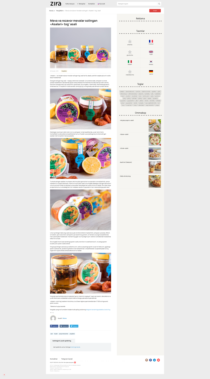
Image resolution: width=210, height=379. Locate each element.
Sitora (65, 318)
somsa (122, 103)
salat (137, 100)
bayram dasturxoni (130, 91)
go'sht (159, 91)
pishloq (140, 98)
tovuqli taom (129, 105)
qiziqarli (149, 98)
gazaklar (154, 91)
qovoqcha (155, 98)
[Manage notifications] (4, 374)
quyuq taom (123, 100)
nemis (151, 74)
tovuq (123, 105)
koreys (151, 64)
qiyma (144, 98)
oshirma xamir (146, 96)
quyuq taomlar (130, 100)
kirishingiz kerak (75, 347)
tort (159, 103)
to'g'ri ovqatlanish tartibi (150, 103)
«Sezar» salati (124, 134)
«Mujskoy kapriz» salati (127, 120)
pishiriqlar (134, 98)
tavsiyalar (141, 103)
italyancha (140, 93)
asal (52, 333)
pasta (152, 96)
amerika (129, 45)
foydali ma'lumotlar (146, 91)
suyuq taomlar (129, 103)
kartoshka (147, 93)
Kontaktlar (91, 4)
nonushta (128, 96)
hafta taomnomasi (132, 93)
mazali (122, 96)
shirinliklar (152, 100)
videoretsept (141, 105)
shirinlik (146, 100)
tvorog (134, 105)
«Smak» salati (124, 148)
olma (140, 96)
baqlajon (122, 91)
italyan (130, 64)
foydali (56, 333)
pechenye (157, 96)
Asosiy (51, 11)
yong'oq (157, 105)
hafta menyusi (123, 93)
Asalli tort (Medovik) (126, 162)
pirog (124, 98)
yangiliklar (72, 333)
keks (152, 93)
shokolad (158, 100)
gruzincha (130, 55)
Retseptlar (82, 4)
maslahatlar (157, 93)
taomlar (135, 103)
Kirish (155, 11)
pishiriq (129, 98)
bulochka (138, 91)
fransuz (151, 44)
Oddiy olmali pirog (125, 176)
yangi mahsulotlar (63, 333)
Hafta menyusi (69, 4)
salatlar (141, 100)
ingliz (151, 54)
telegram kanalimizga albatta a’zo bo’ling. (98, 309)
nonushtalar (134, 96)
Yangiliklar (59, 11)
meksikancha (130, 75)
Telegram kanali (67, 359)
